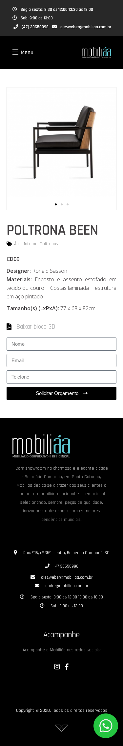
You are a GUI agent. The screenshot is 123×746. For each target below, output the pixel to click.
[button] (56, 204)
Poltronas (49, 244)
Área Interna (25, 244)
